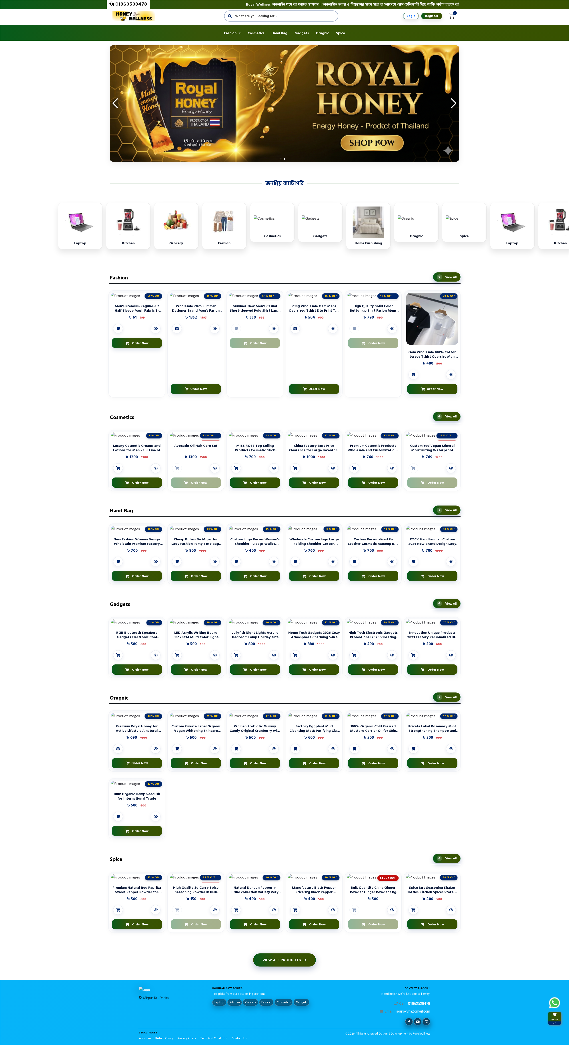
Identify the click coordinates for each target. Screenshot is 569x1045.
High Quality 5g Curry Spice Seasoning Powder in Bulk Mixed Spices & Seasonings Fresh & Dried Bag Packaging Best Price (196, 889)
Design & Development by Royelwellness (404, 1033)
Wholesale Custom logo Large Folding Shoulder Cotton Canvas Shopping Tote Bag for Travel (314, 541)
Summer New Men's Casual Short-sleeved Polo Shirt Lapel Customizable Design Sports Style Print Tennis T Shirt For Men (255, 308)
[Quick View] (155, 328)
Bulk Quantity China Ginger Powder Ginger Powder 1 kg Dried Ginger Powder (373, 889)
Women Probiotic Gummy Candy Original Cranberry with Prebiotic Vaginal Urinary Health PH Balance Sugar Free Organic (255, 728)
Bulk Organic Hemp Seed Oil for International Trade (137, 796)
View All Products (281, 960)
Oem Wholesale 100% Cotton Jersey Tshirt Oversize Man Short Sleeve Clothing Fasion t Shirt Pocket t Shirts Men (432, 354)
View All (451, 277)
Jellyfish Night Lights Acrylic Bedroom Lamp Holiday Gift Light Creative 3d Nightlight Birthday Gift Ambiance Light (255, 634)
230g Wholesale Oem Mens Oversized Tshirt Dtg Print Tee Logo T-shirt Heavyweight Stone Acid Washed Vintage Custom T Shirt (314, 308)
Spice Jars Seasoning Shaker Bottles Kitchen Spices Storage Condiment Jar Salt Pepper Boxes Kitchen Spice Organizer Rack (432, 889)
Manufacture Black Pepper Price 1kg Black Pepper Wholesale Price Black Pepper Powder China (314, 889)
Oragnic (322, 33)
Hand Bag (279, 33)
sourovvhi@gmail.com (413, 1011)
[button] (454, 103)
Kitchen (235, 1002)
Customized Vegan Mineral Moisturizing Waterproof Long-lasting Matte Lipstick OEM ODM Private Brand (432, 447)
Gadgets (302, 33)
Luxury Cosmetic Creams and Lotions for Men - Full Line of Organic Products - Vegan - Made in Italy (136, 447)
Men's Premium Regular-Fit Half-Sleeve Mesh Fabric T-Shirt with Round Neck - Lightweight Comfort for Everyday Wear (137, 308)
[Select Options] (177, 328)
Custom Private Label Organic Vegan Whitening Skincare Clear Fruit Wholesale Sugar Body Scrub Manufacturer (195, 728)
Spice (340, 33)
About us (145, 1038)
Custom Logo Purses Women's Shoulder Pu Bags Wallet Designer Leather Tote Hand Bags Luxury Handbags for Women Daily (255, 541)
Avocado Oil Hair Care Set (195, 446)
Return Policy (164, 1038)
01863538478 (130, 4)
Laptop (219, 1002)
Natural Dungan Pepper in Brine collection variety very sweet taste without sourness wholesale (254, 889)
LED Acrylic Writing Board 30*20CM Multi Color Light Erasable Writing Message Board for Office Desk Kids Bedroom (196, 634)
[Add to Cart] (118, 328)
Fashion (230, 33)
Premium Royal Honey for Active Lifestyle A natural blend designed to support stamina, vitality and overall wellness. (137, 728)
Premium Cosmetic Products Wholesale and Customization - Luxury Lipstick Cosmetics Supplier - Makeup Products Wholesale (373, 447)
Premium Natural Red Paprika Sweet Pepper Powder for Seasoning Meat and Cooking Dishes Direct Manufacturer (136, 889)
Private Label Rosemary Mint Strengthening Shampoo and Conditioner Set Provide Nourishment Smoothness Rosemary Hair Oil (432, 728)
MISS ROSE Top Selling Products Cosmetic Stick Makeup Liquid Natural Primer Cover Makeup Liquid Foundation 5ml (255, 447)
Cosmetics (256, 33)
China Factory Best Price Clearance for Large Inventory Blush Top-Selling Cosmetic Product (314, 447)
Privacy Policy (187, 1038)
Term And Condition (213, 1038)
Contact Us (239, 1038)
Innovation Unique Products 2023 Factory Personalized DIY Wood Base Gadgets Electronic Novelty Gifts (432, 634)
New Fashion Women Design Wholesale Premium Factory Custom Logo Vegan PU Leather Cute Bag (137, 541)
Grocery (250, 1002)
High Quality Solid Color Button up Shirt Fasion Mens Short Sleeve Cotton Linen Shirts (373, 308)
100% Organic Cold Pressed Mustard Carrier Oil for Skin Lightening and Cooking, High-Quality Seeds (373, 728)
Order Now (197, 388)
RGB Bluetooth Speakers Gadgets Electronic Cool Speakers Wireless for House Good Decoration (136, 634)
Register (431, 15)
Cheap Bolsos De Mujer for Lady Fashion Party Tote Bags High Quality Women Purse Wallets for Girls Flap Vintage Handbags (195, 541)
